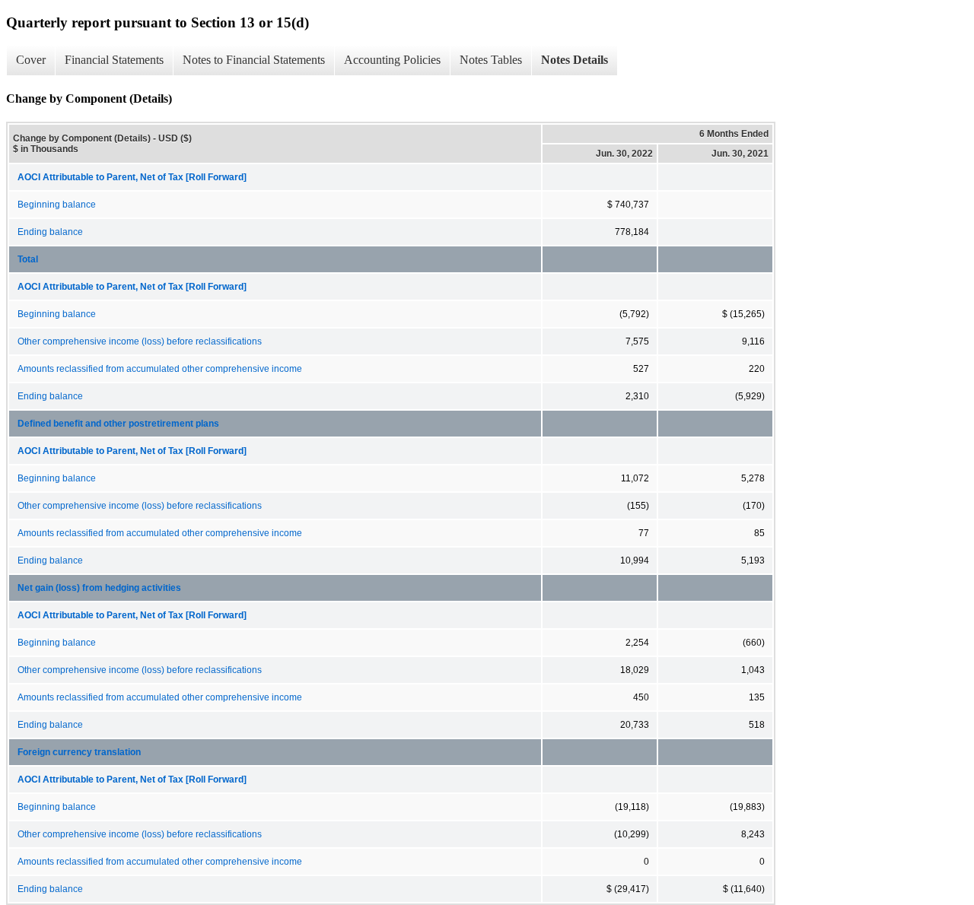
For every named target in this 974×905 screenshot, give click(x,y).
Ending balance (50, 232)
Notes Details (574, 59)
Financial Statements (114, 59)
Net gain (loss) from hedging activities (99, 587)
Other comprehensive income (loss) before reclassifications (140, 341)
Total (28, 259)
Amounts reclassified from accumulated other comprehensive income (160, 368)
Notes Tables (491, 59)
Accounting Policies (392, 59)
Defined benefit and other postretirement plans (119, 423)
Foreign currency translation (80, 752)
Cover (31, 59)
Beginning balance (57, 204)
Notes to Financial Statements (254, 59)
